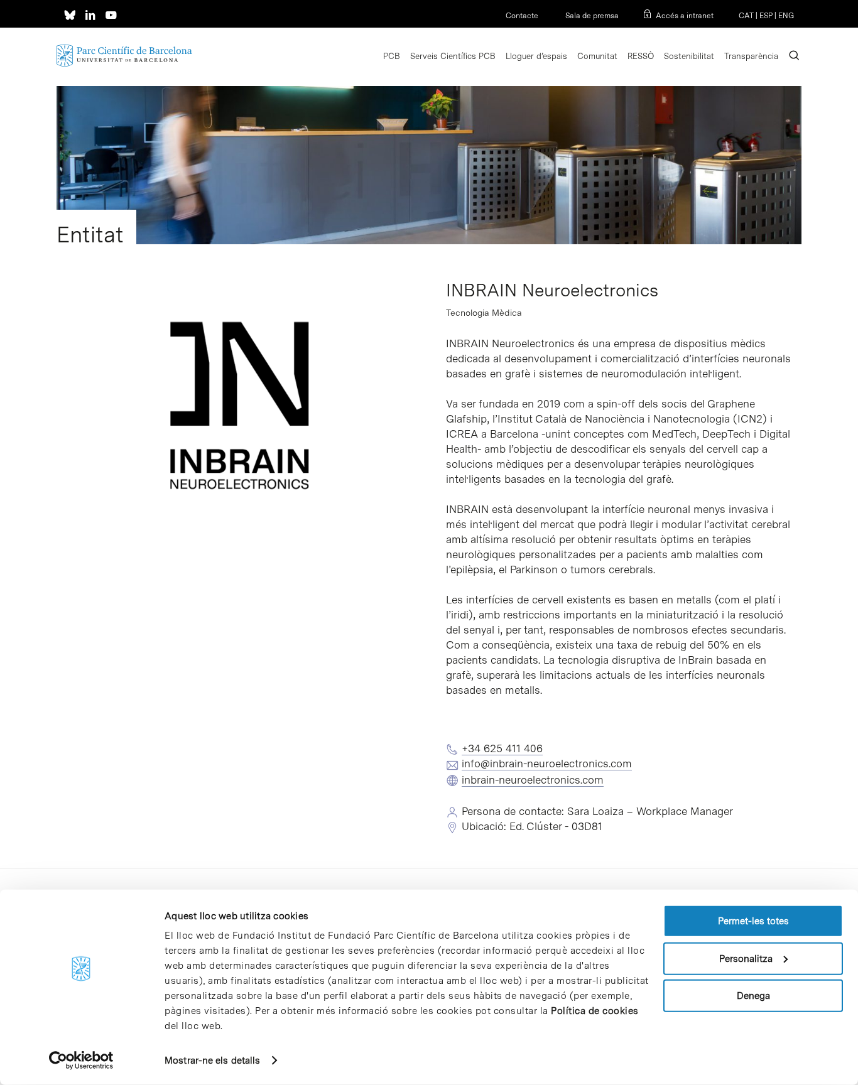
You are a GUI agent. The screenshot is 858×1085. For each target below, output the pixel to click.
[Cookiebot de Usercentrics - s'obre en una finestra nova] (81, 1060)
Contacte (522, 15)
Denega (753, 995)
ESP (766, 15)
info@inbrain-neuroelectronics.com (547, 763)
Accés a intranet (685, 15)
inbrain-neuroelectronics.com (533, 780)
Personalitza (746, 958)
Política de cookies (595, 1011)
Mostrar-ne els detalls (212, 1060)
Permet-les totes (753, 921)
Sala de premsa (591, 15)
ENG (786, 15)
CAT (746, 15)
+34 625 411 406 (502, 748)
